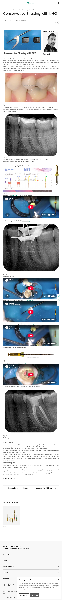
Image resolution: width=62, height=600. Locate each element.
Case (10, 10)
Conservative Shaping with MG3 (23, 10)
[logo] (31, 3)
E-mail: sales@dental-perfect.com (16, 549)
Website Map (11, 597)
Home (5, 10)
